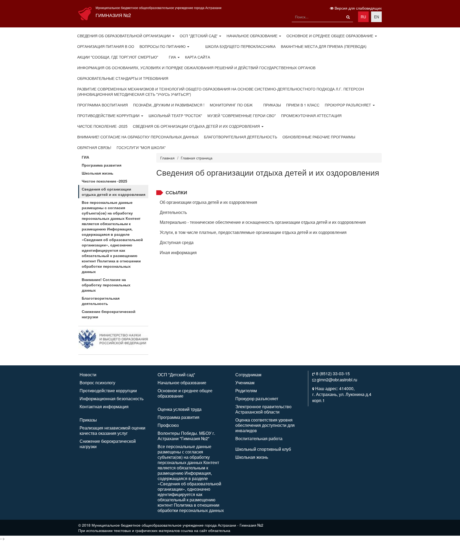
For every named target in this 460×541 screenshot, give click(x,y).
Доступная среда (177, 242)
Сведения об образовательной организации (124, 35)
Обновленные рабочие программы (318, 136)
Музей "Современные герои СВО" (241, 115)
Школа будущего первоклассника (240, 46)
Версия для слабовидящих (358, 8)
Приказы (272, 105)
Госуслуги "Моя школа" (141, 147)
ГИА (173, 57)
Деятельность (173, 212)
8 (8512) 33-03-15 (333, 373)
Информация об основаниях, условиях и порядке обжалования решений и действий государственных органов (196, 67)
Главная (167, 157)
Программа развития (101, 165)
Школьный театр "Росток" (175, 115)
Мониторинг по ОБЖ (231, 105)
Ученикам (244, 382)
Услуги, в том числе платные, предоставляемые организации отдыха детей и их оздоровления (253, 232)
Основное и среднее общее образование (330, 35)
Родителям (246, 390)
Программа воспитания (102, 105)
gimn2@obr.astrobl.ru (337, 380)
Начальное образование (252, 35)
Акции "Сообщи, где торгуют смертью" (117, 57)
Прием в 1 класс (302, 105)
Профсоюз (168, 425)
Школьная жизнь (97, 173)
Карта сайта (197, 57)
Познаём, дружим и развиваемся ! (168, 105)
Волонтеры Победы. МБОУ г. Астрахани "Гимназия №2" (186, 435)
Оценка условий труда (180, 409)
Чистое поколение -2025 (102, 126)
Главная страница (196, 157)
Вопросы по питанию (163, 46)
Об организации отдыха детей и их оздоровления (208, 202)
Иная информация (178, 252)
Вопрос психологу (97, 382)
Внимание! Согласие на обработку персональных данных (138, 136)
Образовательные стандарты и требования (122, 78)
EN (376, 16)
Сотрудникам (248, 374)
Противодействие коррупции (109, 115)
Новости (88, 374)
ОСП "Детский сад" (199, 35)
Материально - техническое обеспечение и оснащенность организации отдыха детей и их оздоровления (263, 222)
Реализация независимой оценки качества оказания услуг (112, 430)
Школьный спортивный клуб (263, 449)
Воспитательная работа (258, 438)
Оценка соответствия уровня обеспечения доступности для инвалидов (265, 425)
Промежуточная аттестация (311, 115)
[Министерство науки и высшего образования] (113, 338)
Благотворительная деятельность (240, 136)
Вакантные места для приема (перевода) (324, 46)
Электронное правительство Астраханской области (263, 409)
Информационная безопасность (111, 398)
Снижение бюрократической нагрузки (108, 314)
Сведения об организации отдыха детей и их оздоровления (197, 126)
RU (363, 16)
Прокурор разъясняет (348, 105)
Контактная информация (104, 406)
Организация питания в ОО (105, 46)
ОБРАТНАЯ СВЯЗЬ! (94, 147)
